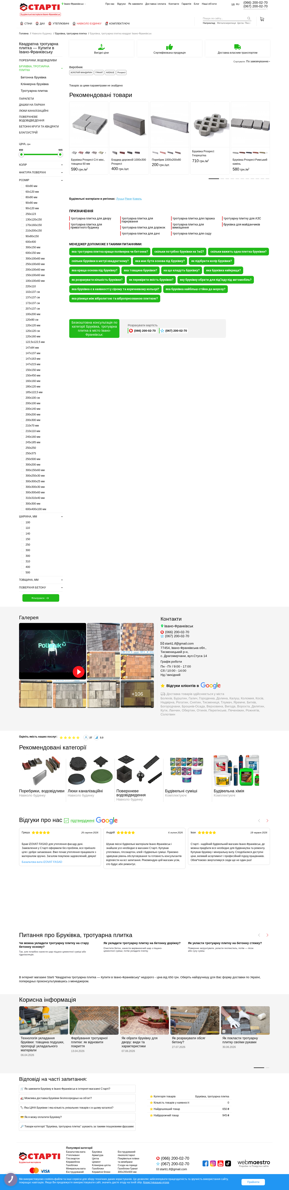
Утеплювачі (72, 1155)
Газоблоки (72, 1165)
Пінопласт (250, 23)
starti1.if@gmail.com (179, 643)
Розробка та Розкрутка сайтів (254, 1166)
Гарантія (186, 4)
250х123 (30, 214)
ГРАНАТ (99, 72)
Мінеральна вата (75, 1168)
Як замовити (135, 4)
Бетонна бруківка (33, 77)
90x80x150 (32, 236)
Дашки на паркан (32, 104)
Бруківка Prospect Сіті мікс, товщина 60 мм (88, 161)
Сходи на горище (127, 1165)
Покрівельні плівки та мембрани (128, 1160)
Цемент (96, 1161)
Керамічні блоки (101, 1171)
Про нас (110, 4)
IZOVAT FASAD (38, 844)
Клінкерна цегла (101, 1165)
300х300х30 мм (35, 486)
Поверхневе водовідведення (31, 118)
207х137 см (32, 308)
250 (27, 544)
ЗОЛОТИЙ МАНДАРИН (81, 72)
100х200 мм (32, 314)
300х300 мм (32, 503)
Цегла (240, 23)
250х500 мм (32, 459)
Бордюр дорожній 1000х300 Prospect (128, 161)
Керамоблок (73, 1161)
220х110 (30, 286)
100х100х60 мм (35, 280)
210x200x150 (33, 230)
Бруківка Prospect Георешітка (203, 153)
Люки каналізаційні (33, 110)
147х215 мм (32, 364)
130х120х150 (33, 219)
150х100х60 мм (35, 275)
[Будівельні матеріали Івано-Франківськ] (40, 7)
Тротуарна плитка (34, 90)
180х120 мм (32, 386)
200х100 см (32, 397)
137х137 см (32, 297)
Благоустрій (28, 132)
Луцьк (120, 198)
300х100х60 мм (35, 258)
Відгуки (121, 4)
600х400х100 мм (35, 509)
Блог (196, 4)
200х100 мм (32, 403)
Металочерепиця (226, 23)
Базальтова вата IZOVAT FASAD (42, 862)
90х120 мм (32, 208)
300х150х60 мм (35, 470)
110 (27, 527)
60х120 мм (32, 191)
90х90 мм (31, 202)
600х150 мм (32, 252)
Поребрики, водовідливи (38, 60)
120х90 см (31, 319)
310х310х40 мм (35, 498)
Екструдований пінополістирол (126, 1153)
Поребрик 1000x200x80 (166, 159)
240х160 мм (32, 436)
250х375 (30, 453)
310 (27, 561)
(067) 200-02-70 (256, 6)
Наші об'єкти (209, 4)
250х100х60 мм (35, 264)
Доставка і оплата (155, 4)
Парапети (26, 98)
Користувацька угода (156, 1182)
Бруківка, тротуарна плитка (34, 68)
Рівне (128, 198)
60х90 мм (31, 186)
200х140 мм (32, 408)
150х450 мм (32, 375)
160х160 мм (32, 381)
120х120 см (32, 330)
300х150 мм (32, 247)
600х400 (30, 241)
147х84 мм (32, 347)
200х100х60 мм (35, 269)
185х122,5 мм (33, 392)
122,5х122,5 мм (35, 342)
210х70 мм (32, 425)
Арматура (97, 1155)
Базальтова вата (75, 1151)
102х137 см (32, 291)
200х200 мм (32, 414)
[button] (214, 178)
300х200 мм (32, 464)
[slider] (21, 154)
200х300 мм (32, 420)
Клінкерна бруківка (35, 84)
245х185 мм (32, 442)
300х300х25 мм (35, 481)
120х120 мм (32, 325)
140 (27, 533)
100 (27, 522)
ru (237, 4)
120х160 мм (32, 336)
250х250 (30, 447)
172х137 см (32, 303)
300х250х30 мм (35, 475)
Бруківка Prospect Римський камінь (250, 161)
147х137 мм (32, 353)
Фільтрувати (37, 598)
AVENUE (110, 72)
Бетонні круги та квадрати (39, 126)
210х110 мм (32, 431)
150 (27, 539)
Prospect (121, 72)
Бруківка (97, 1151)
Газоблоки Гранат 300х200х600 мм (128, 1170)
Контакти (174, 4)
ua (233, 4)
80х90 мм (31, 197)
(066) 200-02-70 (256, 2)
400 (27, 567)
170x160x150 (33, 225)
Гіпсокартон (73, 1158)
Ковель (137, 198)
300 (27, 550)
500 (27, 572)
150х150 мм (32, 370)
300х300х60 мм (35, 492)
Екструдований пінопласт (75, 1173)
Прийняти (253, 1182)
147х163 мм (32, 358)
